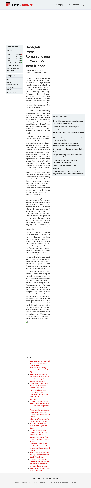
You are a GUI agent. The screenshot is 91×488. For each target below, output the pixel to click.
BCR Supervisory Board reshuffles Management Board (38, 426)
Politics (8, 90)
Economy (9, 82)
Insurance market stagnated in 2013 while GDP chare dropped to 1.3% (40, 363)
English (48, 478)
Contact (35, 482)
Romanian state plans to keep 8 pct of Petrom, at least (66, 128)
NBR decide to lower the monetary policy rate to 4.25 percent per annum (39, 432)
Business (9, 79)
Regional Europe (11, 92)
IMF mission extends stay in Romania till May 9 (68, 133)
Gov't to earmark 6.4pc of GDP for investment (64, 167)
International (10, 87)
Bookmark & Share (40, 73)
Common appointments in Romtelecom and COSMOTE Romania (40, 439)
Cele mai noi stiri (38, 478)
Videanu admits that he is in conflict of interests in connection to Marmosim (66, 145)
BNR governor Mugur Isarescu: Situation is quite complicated (67, 156)
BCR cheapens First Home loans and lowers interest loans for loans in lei (39, 385)
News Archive (73, 5)
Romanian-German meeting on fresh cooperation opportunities (66, 161)
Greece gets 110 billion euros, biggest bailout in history (68, 150)
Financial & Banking (12, 84)
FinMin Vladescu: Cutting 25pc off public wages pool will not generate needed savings (68, 172)
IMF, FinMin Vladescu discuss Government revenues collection (67, 139)
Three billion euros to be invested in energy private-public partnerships (68, 122)
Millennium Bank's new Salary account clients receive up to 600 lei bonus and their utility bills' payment (39, 394)
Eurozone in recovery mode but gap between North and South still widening (39, 455)
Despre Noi (43, 482)
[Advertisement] (48, 27)
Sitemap (73, 482)
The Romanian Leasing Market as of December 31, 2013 (39, 370)
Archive (55, 478)
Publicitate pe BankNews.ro (59, 482)
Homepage (60, 5)
